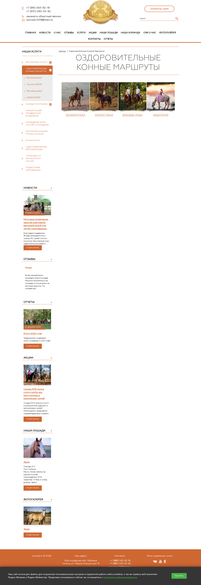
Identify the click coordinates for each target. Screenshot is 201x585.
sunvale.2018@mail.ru (39, 20)
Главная (30, 33)
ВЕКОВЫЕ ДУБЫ (132, 115)
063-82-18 (38, 8)
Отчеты (108, 39)
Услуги (81, 33)
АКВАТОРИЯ (160, 115)
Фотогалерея (167, 33)
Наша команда (130, 33)
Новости (45, 33)
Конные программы (36, 104)
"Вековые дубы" (34, 91)
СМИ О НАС (149, 33)
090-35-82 (38, 11)
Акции (93, 33)
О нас (57, 33)
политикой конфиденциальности (120, 577)
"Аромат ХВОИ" (34, 84)
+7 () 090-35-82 (120, 564)
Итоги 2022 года (33, 334)
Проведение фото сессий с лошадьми (37, 124)
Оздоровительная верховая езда (36, 148)
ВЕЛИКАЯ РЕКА (75, 115)
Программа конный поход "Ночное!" (36, 132)
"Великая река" (34, 78)
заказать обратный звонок (43, 16)
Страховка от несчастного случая (33, 158)
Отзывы (69, 33)
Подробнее (32, 248)
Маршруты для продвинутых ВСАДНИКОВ (34, 113)
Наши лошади (109, 33)
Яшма (27, 462)
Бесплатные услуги (36, 62)
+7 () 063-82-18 (120, 561)
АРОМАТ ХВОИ (104, 115)
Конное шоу (33, 140)
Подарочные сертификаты (33, 169)
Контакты (94, 39)
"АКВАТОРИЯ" (33, 98)
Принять (179, 576)
